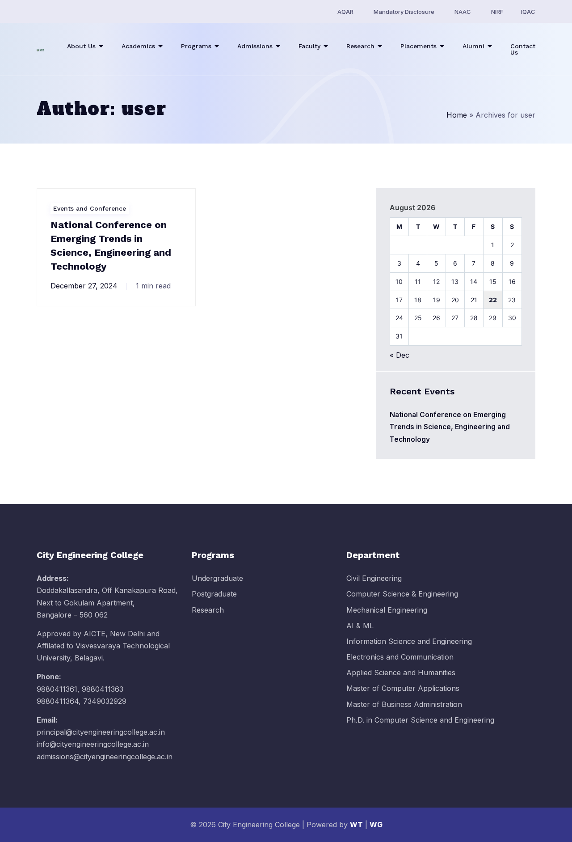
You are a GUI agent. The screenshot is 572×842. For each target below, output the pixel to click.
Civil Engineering (374, 578)
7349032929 (104, 701)
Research (360, 46)
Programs (196, 46)
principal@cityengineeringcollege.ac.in (101, 732)
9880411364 (58, 701)
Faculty (309, 46)
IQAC (528, 11)
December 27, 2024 (84, 285)
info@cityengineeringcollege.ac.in (93, 744)
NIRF (497, 11)
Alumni (473, 46)
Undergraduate (217, 578)
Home (456, 114)
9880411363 (102, 689)
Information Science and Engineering (409, 641)
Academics (138, 46)
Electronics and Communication (400, 656)
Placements (418, 46)
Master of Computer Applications (402, 688)
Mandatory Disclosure (404, 11)
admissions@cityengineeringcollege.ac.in (104, 756)
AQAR (345, 11)
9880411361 (57, 689)
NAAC (462, 11)
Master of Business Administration (404, 704)
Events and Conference (89, 208)
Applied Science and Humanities (400, 672)
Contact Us (522, 49)
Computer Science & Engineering (402, 593)
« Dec (399, 355)
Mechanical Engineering (386, 609)
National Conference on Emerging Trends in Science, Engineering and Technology (450, 427)
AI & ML (360, 625)
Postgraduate (214, 593)
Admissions (255, 46)
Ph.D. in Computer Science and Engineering (420, 719)
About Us (81, 46)
